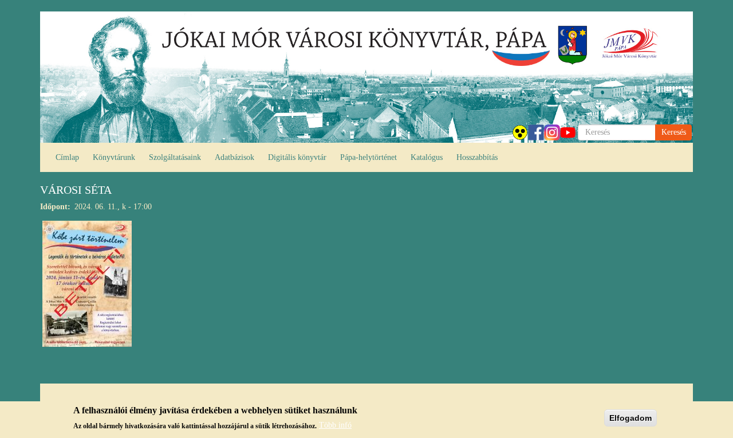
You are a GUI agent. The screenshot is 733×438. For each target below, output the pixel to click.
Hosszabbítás (477, 157)
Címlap (67, 157)
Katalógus (427, 157)
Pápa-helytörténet (368, 157)
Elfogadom (630, 418)
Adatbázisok (234, 157)
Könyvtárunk (114, 157)
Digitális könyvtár (297, 157)
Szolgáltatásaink (175, 157)
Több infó (335, 425)
